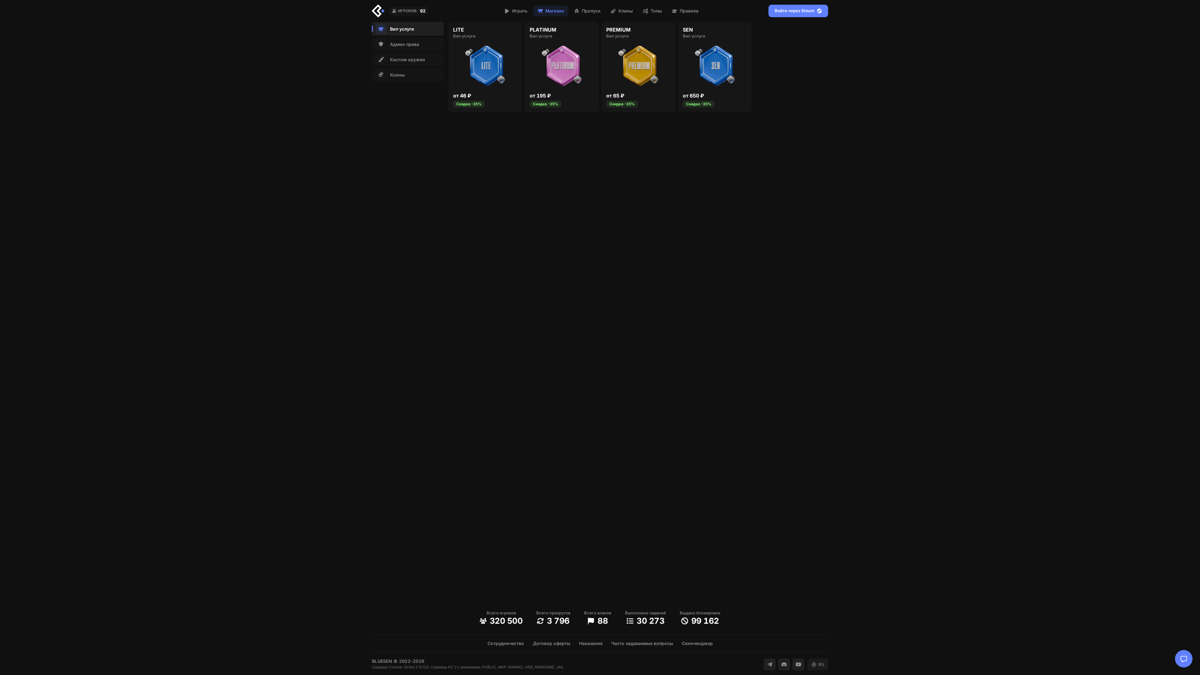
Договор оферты (551, 643)
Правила (689, 10)
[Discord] (784, 664)
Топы (656, 10)
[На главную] (378, 11)
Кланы (625, 10)
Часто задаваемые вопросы (642, 643)
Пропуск (591, 10)
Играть (520, 10)
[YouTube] (798, 664)
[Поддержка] (1183, 659)
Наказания (590, 643)
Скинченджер (697, 643)
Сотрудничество (506, 643)
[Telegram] (770, 664)
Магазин (554, 10)
